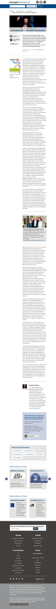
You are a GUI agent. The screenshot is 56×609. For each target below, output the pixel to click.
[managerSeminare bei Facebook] (16, 578)
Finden (40, 6)
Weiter (35, 528)
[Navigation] (45, 2)
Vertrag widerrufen (38, 553)
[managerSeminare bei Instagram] (13, 578)
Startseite (11, 11)
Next (49, 479)
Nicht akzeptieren (22, 604)
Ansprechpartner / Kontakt (38, 558)
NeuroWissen (18, 568)
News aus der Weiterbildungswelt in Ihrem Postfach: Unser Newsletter (27, 526)
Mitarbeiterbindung (17, 454)
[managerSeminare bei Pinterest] (22, 578)
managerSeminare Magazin (18, 538)
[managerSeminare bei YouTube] (19, 578)
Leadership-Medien (18, 540)
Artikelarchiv (29, 11)
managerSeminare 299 (39, 49)
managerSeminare (20, 11)
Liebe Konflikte (18, 573)
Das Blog (18, 545)
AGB (38, 560)
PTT (18, 553)
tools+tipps (18, 558)
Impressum (37, 567)
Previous (6, 479)
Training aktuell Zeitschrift (38, 538)
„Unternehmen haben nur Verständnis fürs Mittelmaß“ (24, 12)
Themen (38, 570)
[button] (14, 36)
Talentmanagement (17, 457)
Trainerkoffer (38, 543)
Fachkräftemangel (17, 450)
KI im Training (18, 560)
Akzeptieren (13, 604)
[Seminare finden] (40, 579)
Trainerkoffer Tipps (37, 545)
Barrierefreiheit (37, 562)
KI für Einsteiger (18, 563)
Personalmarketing (29, 454)
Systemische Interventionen (18, 570)
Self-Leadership (18, 543)
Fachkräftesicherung (29, 450)
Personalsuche (39, 454)
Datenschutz (38, 565)
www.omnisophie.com (34, 408)
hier (35, 601)
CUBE (18, 556)
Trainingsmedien (37, 540)
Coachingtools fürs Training (18, 565)
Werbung (38, 572)
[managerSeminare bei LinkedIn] (10, 578)
